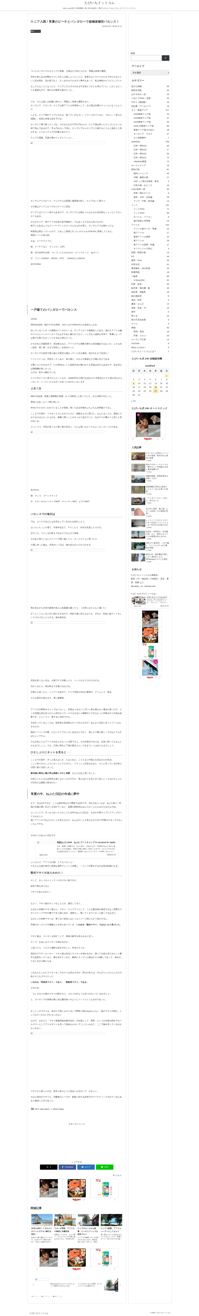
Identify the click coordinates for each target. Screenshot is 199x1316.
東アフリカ (36, 31)
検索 (133, 53)
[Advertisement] (77, 51)
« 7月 (133, 401)
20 (156, 387)
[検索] (165, 58)
